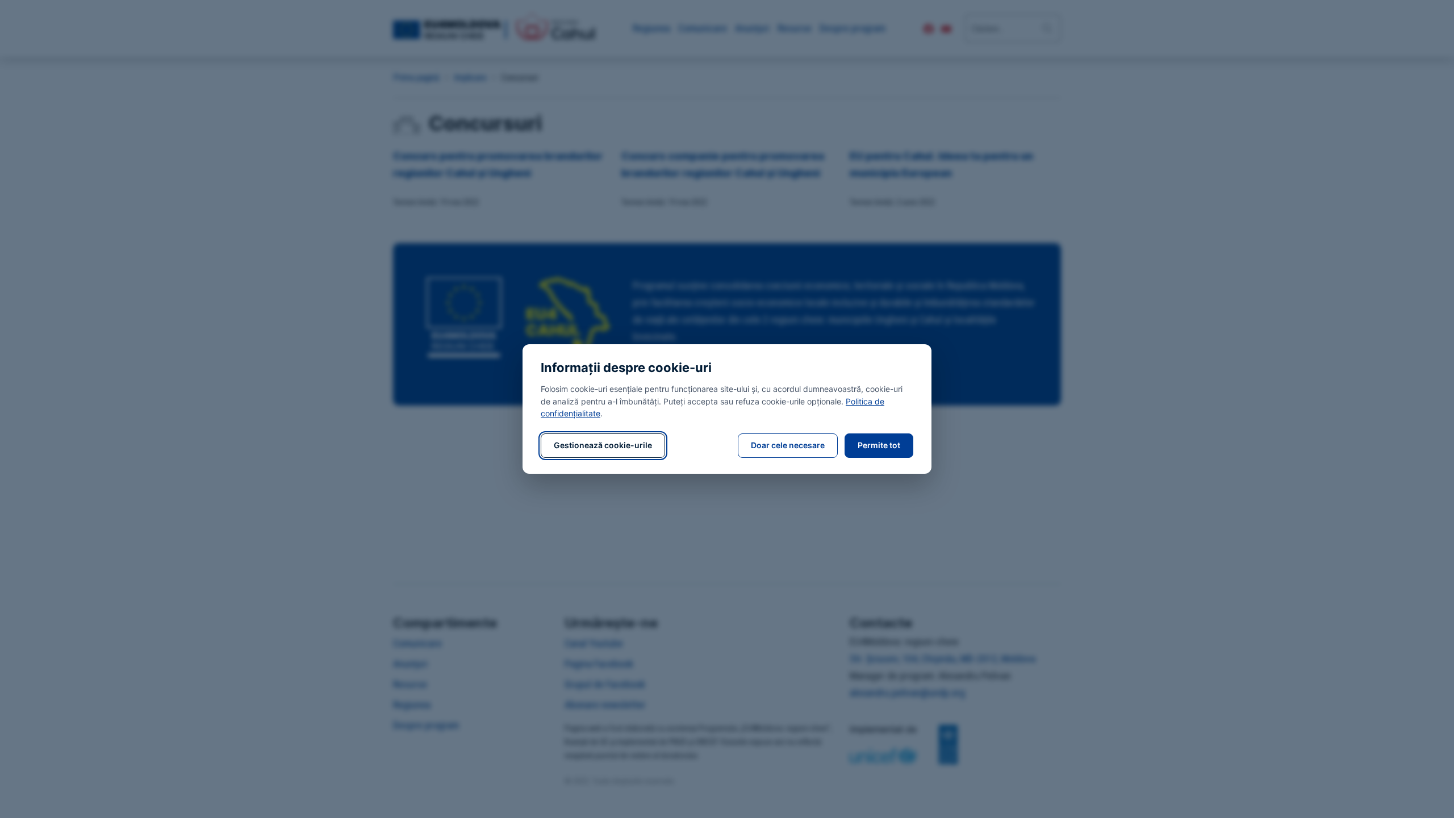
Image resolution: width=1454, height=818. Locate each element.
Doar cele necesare (788, 445)
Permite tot (879, 445)
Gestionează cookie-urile (603, 445)
